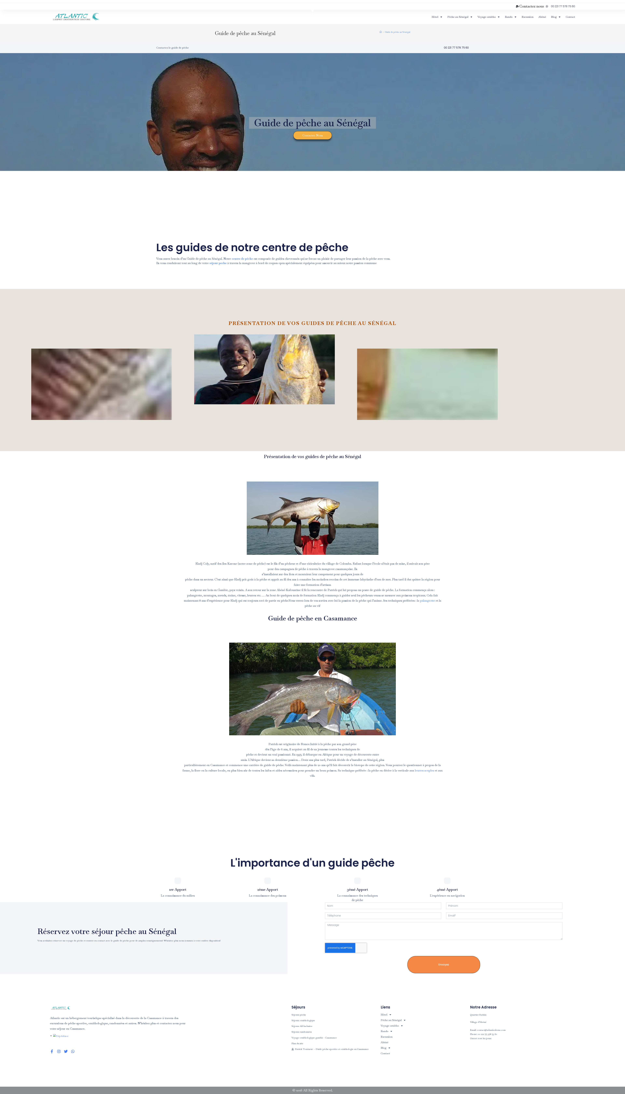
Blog (554, 17)
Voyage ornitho (487, 17)
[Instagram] (59, 1051)
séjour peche (218, 263)
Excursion (528, 17)
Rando (509, 17)
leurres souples (425, 770)
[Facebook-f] (52, 1051)
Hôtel (435, 17)
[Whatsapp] (73, 1051)
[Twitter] (66, 1051)
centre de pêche (242, 258)
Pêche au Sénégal (457, 17)
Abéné (542, 17)
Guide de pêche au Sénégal (397, 32)
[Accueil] (381, 32)
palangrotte (427, 600)
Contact (570, 17)
